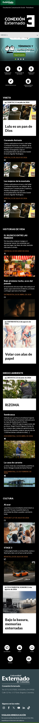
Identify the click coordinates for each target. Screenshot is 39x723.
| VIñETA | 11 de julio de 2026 (18, 102)
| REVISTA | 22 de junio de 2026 (19, 378)
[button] (36, 39)
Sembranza (9, 414)
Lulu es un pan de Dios (18, 128)
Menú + (4, 35)
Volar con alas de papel (18, 356)
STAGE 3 (8, 547)
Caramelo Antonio (13, 140)
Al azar (7, 504)
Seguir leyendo (19, 55)
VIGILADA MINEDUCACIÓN (14, 715)
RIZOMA (12, 405)
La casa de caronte (13, 462)
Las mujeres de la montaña (17, 181)
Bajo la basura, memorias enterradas (16, 624)
